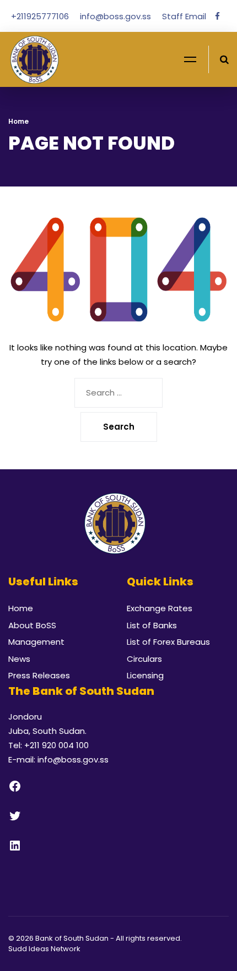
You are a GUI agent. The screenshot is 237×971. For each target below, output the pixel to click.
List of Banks (152, 625)
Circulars (144, 659)
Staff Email (184, 16)
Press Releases (39, 675)
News (19, 659)
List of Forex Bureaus (168, 642)
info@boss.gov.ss (116, 16)
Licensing (145, 675)
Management (36, 642)
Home (18, 121)
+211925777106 (41, 16)
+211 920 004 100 (56, 745)
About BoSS (32, 625)
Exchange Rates (159, 608)
